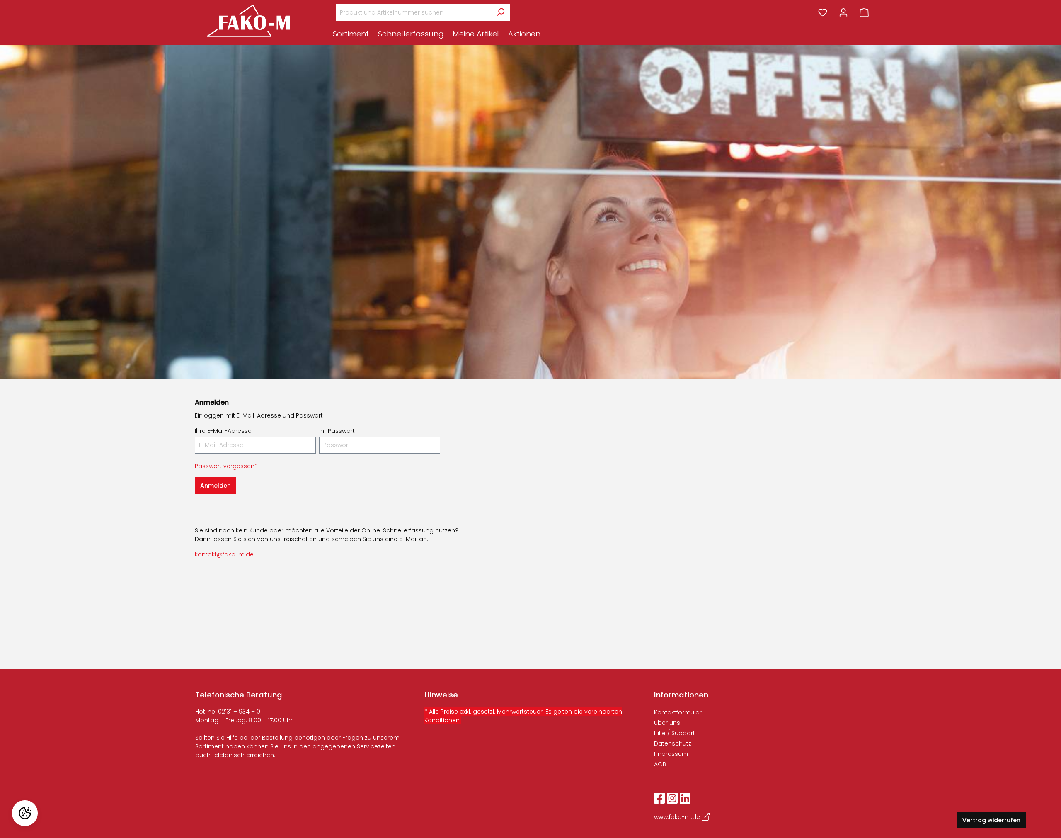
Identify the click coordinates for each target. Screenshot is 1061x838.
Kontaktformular (678, 712)
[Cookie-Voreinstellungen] (24, 813)
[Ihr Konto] (843, 12)
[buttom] (353, 35)
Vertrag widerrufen (991, 820)
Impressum (671, 754)
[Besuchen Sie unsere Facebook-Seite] (659, 798)
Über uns (667, 723)
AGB (660, 764)
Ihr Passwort (337, 431)
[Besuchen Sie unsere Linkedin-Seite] (685, 798)
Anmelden (215, 485)
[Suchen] (500, 12)
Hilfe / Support (674, 733)
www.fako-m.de (678, 817)
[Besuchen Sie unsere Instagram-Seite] (672, 798)
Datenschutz (672, 743)
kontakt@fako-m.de (224, 554)
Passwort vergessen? (226, 466)
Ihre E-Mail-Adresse (223, 431)
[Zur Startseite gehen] (248, 20)
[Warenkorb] (864, 12)
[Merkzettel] (822, 12)
